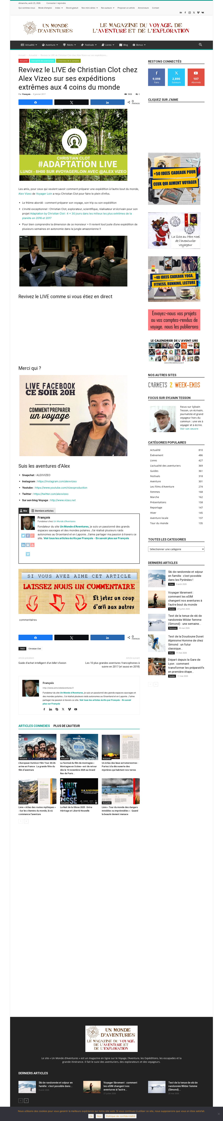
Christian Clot (35, 648)
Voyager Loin (44, 193)
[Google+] (32, 537)
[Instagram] (189, 12)
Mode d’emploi (45, 7)
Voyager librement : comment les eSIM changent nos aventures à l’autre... (120, 1086)
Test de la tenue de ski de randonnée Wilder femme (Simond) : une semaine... (185, 619)
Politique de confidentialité (120, 1116)
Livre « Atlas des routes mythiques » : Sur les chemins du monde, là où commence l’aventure (37, 811)
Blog (125, 44)
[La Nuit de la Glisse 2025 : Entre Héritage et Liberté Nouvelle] (79, 791)
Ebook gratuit (72, 7)
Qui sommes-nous (26, 7)
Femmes (172, 628)
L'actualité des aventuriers (43, 60)
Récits (70, 44)
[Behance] (181, 12)
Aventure (50, 44)
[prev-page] (20, 821)
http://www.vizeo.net (63, 500)
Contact (155, 7)
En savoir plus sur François (112, 538)
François (26, 94)
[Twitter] (23, 537)
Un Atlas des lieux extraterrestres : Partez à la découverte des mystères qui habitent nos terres (120, 766)
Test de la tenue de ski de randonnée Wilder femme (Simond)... (183, 1086)
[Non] (218, 1114)
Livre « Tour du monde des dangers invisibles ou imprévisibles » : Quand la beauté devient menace (120, 811)
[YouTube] (32, 547)
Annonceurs (143, 7)
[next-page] (26, 821)
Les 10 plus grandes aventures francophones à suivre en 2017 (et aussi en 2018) (112, 664)
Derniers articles (44, 510)
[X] (194, 12)
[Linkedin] (52, 709)
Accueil (21, 55)
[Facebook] (185, 12)
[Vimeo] (198, 12)
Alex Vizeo (25, 193)
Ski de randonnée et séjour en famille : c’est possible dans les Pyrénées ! (185, 576)
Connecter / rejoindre (56, 3)
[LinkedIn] (23, 547)
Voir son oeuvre (189, 428)
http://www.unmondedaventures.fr (58, 688)
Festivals (89, 44)
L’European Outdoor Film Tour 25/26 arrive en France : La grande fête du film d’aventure (36, 766)
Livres (108, 44)
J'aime (157, 70)
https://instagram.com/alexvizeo (57, 481)
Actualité (29, 44)
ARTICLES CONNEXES (34, 726)
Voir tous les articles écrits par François (68, 538)
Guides (172, 609)
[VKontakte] (203, 12)
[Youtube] (77, 709)
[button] (200, 45)
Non (99, 1116)
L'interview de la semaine (68, 60)
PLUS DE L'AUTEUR (66, 726)
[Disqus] (79, 875)
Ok (91, 1116)
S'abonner (196, 70)
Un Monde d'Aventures (74, 526)
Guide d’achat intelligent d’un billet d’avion (42, 663)
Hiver (171, 584)
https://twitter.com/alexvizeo (50, 494)
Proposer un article (126, 7)
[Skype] (58, 709)
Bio (25, 510)
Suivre (176, 70)
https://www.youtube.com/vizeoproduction (61, 487)
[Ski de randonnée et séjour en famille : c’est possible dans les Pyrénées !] (157, 578)
